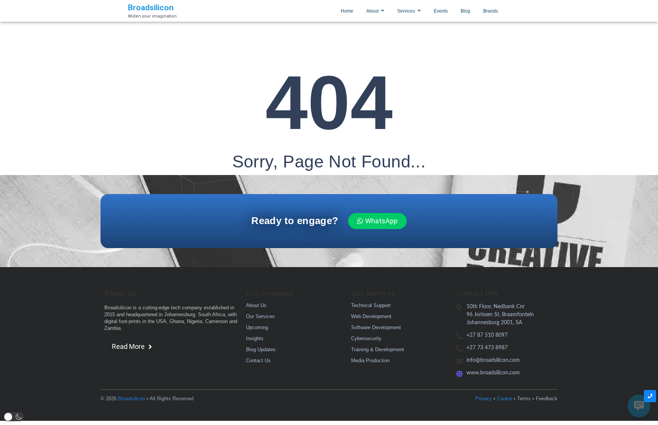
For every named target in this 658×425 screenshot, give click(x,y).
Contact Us (258, 360)
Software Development (376, 327)
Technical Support (371, 305)
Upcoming (257, 327)
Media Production (370, 360)
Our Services (260, 316)
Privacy (483, 398)
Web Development (371, 316)
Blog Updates (261, 349)
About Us (256, 305)
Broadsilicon (131, 398)
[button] (14, 416)
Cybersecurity (366, 338)
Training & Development (377, 349)
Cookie (504, 398)
